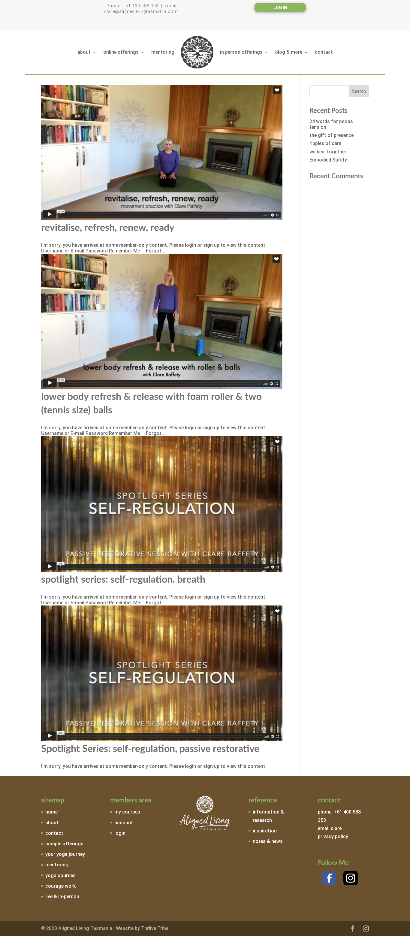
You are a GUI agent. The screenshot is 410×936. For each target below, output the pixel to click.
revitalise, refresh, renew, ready (107, 228)
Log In (280, 7)
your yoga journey (65, 854)
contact (324, 52)
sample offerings (64, 844)
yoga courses (60, 875)
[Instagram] (350, 878)
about (84, 52)
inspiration (265, 831)
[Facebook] (329, 878)
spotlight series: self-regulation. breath (123, 579)
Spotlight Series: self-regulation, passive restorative (150, 749)
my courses (127, 812)
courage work (60, 886)
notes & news (268, 841)
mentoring (162, 52)
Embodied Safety (328, 160)
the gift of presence (331, 135)
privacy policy (333, 836)
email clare (330, 828)
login (119, 833)
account (123, 823)
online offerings (121, 52)
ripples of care (325, 143)
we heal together (327, 152)
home (51, 812)
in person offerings (241, 52)
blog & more (288, 52)
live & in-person (62, 896)
